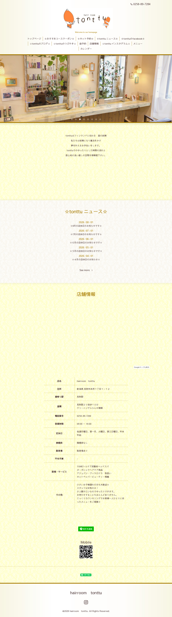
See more (86, 270)
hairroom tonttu (86, 592)
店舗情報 (94, 43)
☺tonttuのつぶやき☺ (64, 43)
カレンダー (86, 48)
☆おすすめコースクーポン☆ (59, 38)
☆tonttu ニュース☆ (107, 38)
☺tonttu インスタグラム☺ (116, 43)
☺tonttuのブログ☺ (40, 43)
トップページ (34, 38)
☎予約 (82, 43)
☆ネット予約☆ (86, 38)
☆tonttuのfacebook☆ (133, 38)
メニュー (137, 43)
